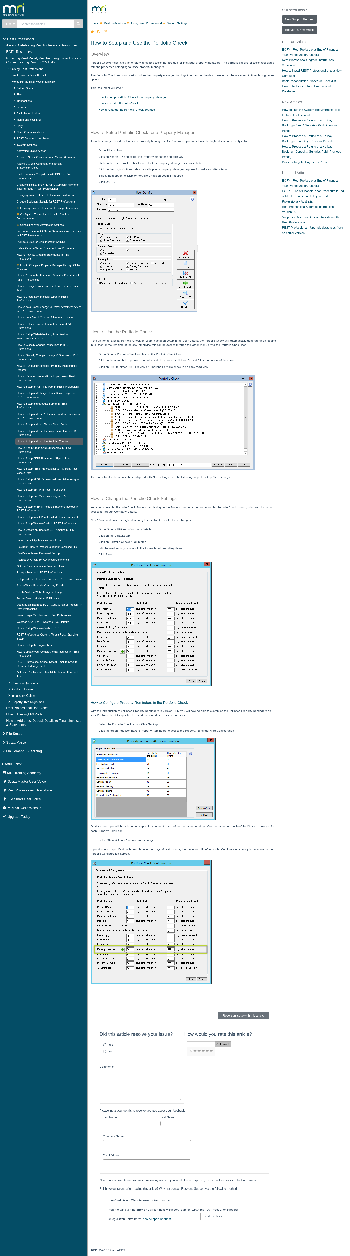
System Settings (27, 144)
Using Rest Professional (28, 69)
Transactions (24, 100)
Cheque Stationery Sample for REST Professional (46, 201)
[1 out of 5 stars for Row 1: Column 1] (195, 1051)
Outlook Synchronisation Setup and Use (40, 566)
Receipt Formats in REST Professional (39, 572)
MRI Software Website (24, 808)
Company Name (113, 1136)
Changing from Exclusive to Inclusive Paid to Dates (47, 195)
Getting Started (25, 88)
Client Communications (30, 132)
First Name (110, 1117)
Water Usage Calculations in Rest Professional (44, 615)
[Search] (78, 23)
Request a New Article (299, 29)
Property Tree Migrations (27, 702)
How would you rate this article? (218, 1034)
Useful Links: (12, 764)
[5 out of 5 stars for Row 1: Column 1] (211, 1051)
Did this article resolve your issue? (136, 1034)
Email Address (112, 1155)
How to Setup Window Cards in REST (39, 628)
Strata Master (16, 742)
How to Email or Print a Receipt (29, 75)
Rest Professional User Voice (27, 708)
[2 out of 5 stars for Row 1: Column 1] (199, 1051)
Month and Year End (29, 119)
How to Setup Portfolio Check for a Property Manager (133, 97)
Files (19, 94)
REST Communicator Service (34, 138)
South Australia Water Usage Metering (39, 592)
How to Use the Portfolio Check (119, 103)
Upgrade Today (18, 817)
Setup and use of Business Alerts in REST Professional (49, 579)
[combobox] (45, 23)
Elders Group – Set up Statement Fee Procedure (45, 248)
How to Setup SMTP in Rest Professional (41, 489)
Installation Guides (23, 695)
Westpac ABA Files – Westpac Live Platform (43, 621)
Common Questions (24, 683)
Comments (107, 1066)
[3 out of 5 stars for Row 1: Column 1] (203, 1051)
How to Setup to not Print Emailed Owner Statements (48, 517)
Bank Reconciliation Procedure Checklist (309, 81)
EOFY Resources (19, 52)
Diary (20, 126)
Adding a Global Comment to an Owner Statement (46, 157)
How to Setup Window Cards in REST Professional (46, 523)
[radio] (191, 1051)
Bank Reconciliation (28, 113)
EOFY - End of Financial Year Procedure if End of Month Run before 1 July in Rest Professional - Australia (313, 196)
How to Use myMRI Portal (24, 714)
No (110, 1051)
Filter (8, 23)
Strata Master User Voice (26, 781)
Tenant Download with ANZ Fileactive (38, 598)
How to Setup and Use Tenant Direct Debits (42, 424)
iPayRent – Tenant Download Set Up (38, 553)
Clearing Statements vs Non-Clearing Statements (48, 208)
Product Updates (22, 689)
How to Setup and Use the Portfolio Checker (43, 441)
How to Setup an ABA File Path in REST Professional (48, 386)
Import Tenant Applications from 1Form (39, 540)
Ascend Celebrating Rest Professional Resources (42, 45)
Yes (110, 1044)
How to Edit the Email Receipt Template (33, 81)
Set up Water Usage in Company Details (40, 585)
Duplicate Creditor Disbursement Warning (41, 241)
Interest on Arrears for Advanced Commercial (43, 559)
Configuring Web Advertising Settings (41, 224)
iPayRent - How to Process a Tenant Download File (47, 546)
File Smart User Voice (24, 799)
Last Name (167, 1117)
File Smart (14, 734)
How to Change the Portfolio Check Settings (127, 109)
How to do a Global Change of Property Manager (45, 317)
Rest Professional (20, 39)
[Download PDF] (98, 31)
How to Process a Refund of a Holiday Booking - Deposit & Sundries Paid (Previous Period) (311, 152)
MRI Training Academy (24, 773)
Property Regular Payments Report (305, 162)
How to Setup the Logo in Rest (35, 645)
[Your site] (29, 5)
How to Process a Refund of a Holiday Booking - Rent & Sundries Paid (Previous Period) (309, 126)
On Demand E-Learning (24, 751)
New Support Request (157, 1219)
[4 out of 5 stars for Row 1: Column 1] (207, 1051)
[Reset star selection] (191, 1051)
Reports (21, 107)
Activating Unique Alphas (31, 150)
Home (94, 23)
